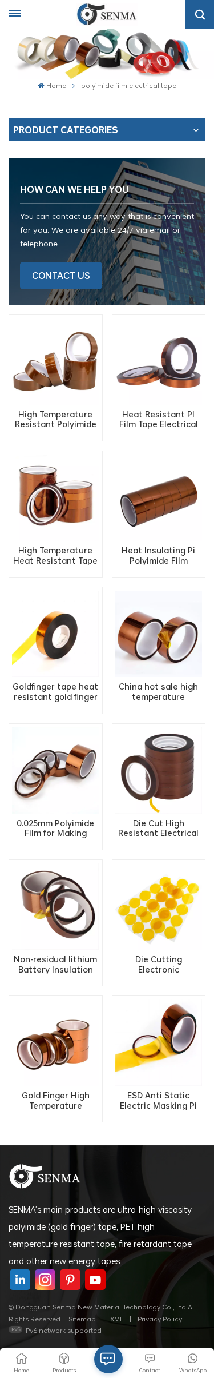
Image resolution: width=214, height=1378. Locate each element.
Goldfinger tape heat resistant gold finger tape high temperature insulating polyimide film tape (55, 692)
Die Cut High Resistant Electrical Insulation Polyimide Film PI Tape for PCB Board (158, 828)
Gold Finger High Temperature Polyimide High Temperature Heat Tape (56, 1100)
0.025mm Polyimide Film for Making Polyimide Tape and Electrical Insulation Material (55, 828)
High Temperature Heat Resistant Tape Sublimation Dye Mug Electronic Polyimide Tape (55, 555)
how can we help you (74, 189)
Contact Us (61, 275)
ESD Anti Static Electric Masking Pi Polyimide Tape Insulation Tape (158, 1100)
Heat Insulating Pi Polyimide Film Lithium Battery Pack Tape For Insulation (158, 555)
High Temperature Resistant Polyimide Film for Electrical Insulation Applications (55, 419)
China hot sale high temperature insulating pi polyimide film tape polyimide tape (158, 692)
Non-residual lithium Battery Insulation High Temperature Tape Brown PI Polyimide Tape (55, 964)
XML (116, 1318)
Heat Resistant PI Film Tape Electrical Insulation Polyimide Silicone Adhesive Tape (158, 419)
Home (56, 85)
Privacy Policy (160, 1318)
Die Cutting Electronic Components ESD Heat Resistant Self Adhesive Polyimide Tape (158, 964)
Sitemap (82, 1318)
